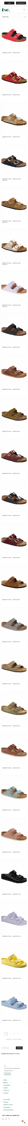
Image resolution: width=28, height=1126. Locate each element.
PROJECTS (6, 1090)
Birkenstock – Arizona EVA (11, 894)
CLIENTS (6, 1088)
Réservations (7, 1107)
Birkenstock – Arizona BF (11, 52)
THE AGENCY (7, 1085)
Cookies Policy (7, 1074)
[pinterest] (9, 1119)
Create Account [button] (21, 3)
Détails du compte (8, 1104)
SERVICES (5, 1082)
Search (19, 1048)
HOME (5, 1080)
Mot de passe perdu (8, 1110)
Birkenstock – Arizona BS (11, 347)
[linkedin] (3, 1119)
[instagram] (6, 1119)
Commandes (7, 1099)
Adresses (6, 1102)
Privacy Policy (7, 1073)
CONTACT (6, 1093)
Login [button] (9, 3)
